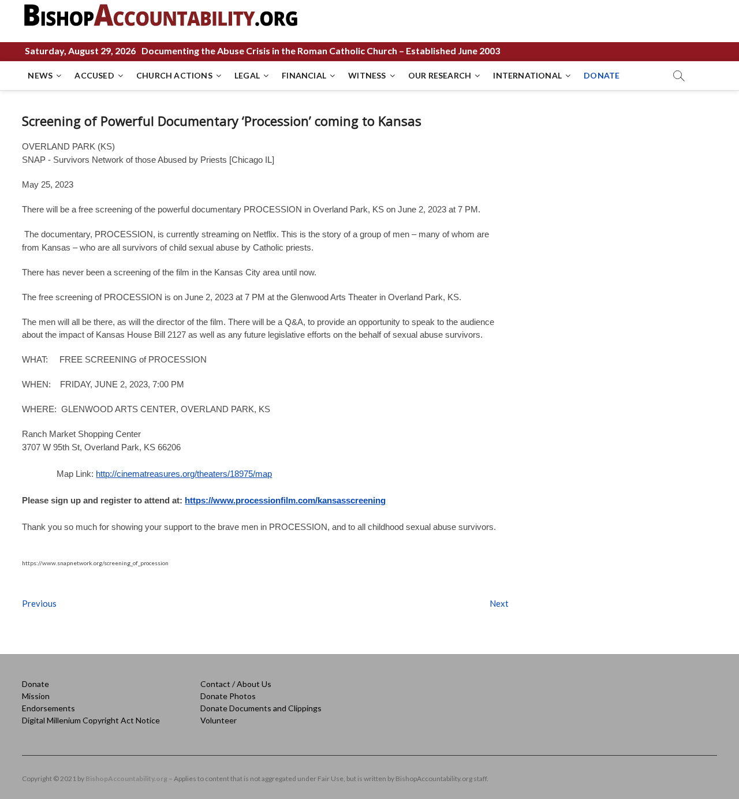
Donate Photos (228, 696)
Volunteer (218, 720)
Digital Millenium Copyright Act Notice (91, 720)
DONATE (601, 75)
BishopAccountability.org (126, 778)
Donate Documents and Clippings (261, 708)
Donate (35, 684)
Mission (36, 696)
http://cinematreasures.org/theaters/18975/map (184, 474)
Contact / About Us (235, 684)
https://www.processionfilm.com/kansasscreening (285, 500)
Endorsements (48, 708)
